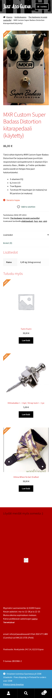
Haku (26, 693)
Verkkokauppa (20, 17)
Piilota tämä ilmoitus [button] (13, 684)
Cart (40, 691)
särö (45, 221)
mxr (40, 221)
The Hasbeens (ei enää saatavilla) (25, 218)
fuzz (36, 221)
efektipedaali (27, 221)
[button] (44, 35)
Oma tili (8, 693)
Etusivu (9, 17)
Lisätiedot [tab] (8, 234)
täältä (34, 618)
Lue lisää (26, 340)
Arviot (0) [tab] (7, 243)
